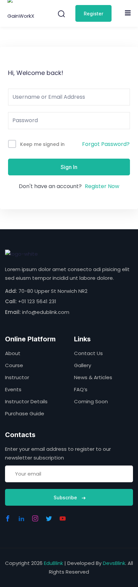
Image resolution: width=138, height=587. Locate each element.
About (12, 353)
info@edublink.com (45, 312)
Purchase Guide (24, 413)
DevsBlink (114, 563)
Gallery (82, 365)
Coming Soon (91, 401)
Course (14, 365)
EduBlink (53, 563)
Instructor (17, 377)
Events (13, 389)
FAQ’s (80, 389)
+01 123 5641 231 (37, 301)
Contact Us (88, 353)
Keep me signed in (42, 144)
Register (93, 13)
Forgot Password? (106, 144)
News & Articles (93, 377)
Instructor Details (26, 401)
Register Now (102, 186)
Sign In (69, 167)
